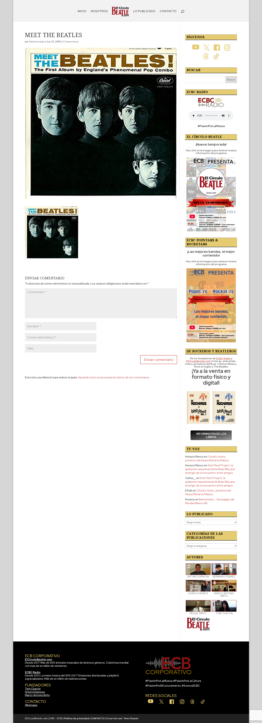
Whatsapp (31, 705)
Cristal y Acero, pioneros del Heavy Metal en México (207, 458)
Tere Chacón (33, 689)
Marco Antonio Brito (37, 695)
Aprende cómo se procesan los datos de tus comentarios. (114, 377)
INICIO (82, 11)
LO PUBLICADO (144, 11)
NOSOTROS (99, 11)
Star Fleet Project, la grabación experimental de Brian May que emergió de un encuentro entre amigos (210, 469)
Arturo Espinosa (35, 692)
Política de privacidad (76, 718)
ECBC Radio (32, 672)
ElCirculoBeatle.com (38, 659)
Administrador (37, 41)
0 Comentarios (70, 41)
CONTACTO (168, 11)
